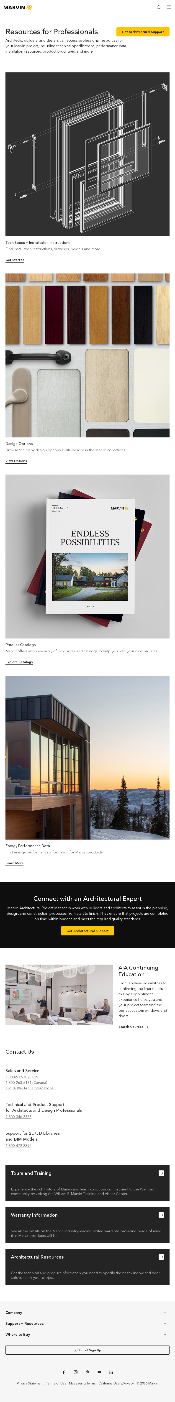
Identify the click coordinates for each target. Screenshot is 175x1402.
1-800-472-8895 (18, 1146)
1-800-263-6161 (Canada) (26, 1083)
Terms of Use (56, 1383)
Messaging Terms (82, 1383)
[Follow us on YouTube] (99, 1372)
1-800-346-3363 (18, 1117)
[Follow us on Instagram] (75, 1372)
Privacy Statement (30, 1383)
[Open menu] (169, 7)
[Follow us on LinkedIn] (111, 1372)
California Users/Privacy (116, 1383)
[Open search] (159, 7)
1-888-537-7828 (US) (22, 1077)
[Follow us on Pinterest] (87, 1372)
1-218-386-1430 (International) (30, 1088)
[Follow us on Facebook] (63, 1372)
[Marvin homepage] (18, 7)
